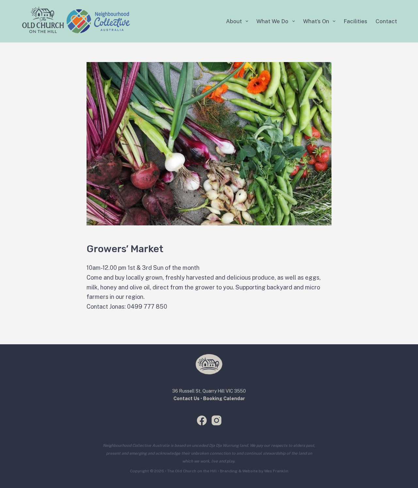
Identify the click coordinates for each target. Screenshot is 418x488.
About (234, 21)
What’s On (316, 21)
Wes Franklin (276, 471)
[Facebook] (202, 420)
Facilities (355, 21)
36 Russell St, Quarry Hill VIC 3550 (209, 391)
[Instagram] (216, 420)
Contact (386, 21)
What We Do (272, 21)
